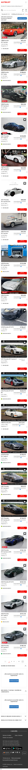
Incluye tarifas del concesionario (20, 42)
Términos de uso (6, 758)
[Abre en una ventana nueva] (7, 748)
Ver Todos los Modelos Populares (11, 743)
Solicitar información (22, 50)
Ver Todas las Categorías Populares (11, 745)
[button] (22, 10)
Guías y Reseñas (18, 735)
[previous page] (5, 661)
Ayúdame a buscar (22, 18)
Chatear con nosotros (8, 737)
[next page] (22, 661)
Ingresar (24, 753)
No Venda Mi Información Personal (10, 760)
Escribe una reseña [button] (14, 680)
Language (7, 752)
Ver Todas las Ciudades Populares (11, 741)
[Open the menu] (26, 2)
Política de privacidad (15, 758)
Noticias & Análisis (7, 735)
